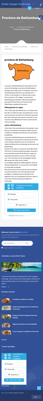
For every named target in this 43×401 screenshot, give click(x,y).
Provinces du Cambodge (25, 27)
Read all (4, 339)
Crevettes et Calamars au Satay (23, 299)
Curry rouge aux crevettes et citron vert (26, 331)
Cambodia (6, 393)
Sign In (38, 8)
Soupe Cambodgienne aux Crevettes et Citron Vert (25, 308)
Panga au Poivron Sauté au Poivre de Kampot (25, 316)
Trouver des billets (22, 210)
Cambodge (13, 88)
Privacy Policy (18, 248)
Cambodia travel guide (18, 215)
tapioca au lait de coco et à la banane (25, 324)
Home (12, 27)
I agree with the (13, 248)
